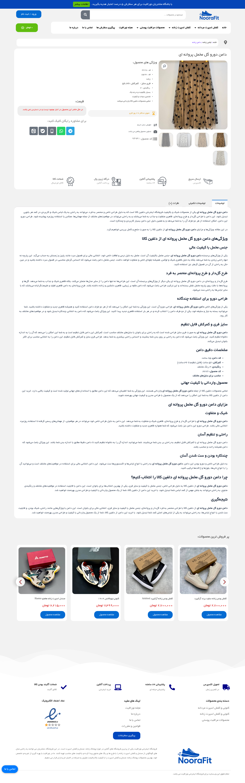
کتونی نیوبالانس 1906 (108, 599)
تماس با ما (87, 27)
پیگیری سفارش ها (105, 27)
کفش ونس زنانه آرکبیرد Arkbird (157, 599)
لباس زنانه (207, 42)
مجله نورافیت (126, 27)
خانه (224, 27)
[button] (164, 66)
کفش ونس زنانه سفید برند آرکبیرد (210, 599)
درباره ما (74, 27)
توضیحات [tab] (219, 203)
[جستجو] (85, 14)
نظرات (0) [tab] (174, 203)
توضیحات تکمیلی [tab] (197, 203)
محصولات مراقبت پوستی (152, 27)
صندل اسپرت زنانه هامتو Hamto (50, 599)
